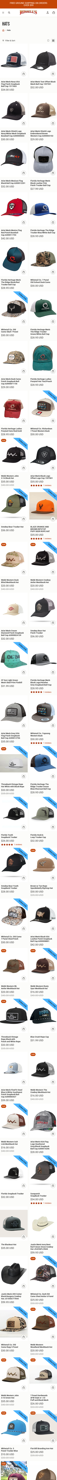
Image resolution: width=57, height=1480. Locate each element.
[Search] (9, 13)
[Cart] (54, 13)
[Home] (3, 30)
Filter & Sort (10, 40)
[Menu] (3, 12)
